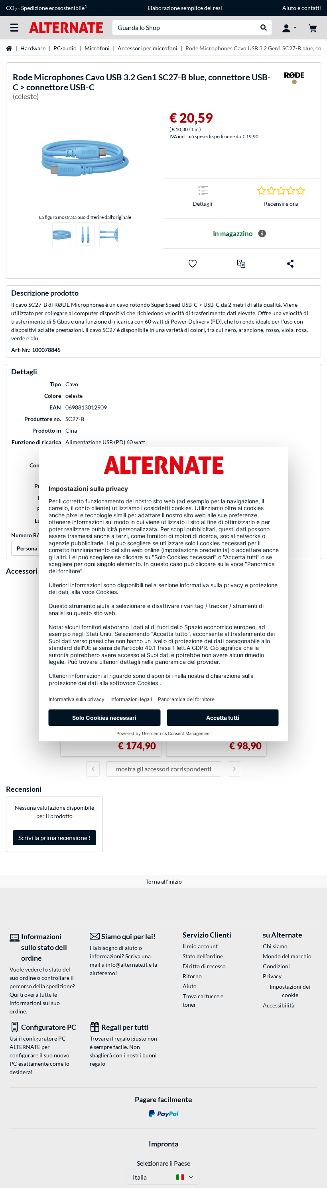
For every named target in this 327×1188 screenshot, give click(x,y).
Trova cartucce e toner (203, 1000)
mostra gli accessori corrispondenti (163, 769)
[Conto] (289, 28)
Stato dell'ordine (203, 956)
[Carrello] (312, 28)
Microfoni (97, 48)
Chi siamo (275, 946)
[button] (241, 263)
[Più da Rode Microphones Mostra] (294, 88)
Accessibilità (278, 1005)
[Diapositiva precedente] (93, 769)
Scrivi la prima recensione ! (54, 837)
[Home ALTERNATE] (66, 27)
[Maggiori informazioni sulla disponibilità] (262, 233)
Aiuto (289, 7)
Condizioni (276, 966)
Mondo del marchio (287, 956)
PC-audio (65, 48)
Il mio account (200, 946)
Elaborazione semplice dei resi (185, 7)
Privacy (272, 976)
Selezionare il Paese (163, 1163)
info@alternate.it (127, 964)
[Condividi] (290, 263)
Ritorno (192, 976)
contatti (311, 7)
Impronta (163, 1143)
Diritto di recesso (204, 966)
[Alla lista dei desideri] (192, 263)
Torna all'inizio (164, 881)
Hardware (32, 48)
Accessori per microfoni (147, 48)
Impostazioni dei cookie (290, 990)
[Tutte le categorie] (14, 27)
